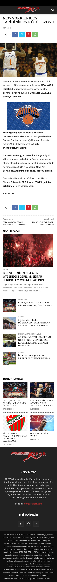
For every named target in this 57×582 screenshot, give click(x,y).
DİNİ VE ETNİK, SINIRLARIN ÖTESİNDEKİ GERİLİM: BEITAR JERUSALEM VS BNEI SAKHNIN (23, 276)
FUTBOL (21, 317)
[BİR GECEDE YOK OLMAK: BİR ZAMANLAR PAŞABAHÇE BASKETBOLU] (15, 423)
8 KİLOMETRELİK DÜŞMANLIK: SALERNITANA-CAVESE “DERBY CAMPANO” (34, 323)
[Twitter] (22, 34)
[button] (5, 10)
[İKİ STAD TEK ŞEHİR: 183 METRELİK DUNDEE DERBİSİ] (9, 358)
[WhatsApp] (35, 34)
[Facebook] (15, 34)
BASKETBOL (23, 299)
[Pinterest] (28, 34)
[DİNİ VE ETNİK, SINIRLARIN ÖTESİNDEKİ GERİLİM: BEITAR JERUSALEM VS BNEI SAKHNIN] (28, 250)
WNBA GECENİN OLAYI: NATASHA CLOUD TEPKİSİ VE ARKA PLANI (42, 403)
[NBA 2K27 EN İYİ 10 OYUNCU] (42, 423)
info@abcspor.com (33, 503)
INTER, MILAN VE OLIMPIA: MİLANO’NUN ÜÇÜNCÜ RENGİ (14, 403)
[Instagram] (28, 523)
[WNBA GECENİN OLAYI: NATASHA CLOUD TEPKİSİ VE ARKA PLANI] (42, 390)
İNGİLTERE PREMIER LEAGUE (29, 334)
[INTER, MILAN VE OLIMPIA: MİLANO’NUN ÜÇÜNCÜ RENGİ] (9, 305)
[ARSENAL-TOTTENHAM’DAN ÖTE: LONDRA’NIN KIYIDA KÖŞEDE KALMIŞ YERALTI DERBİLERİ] (9, 340)
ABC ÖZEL (6, 269)
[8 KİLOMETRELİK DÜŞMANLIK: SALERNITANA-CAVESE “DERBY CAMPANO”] (9, 323)
